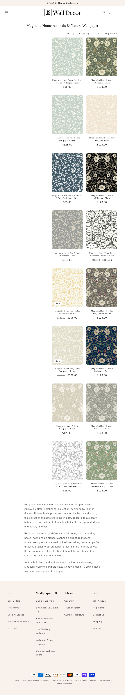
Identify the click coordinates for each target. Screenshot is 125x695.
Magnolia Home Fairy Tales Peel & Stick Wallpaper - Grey (67, 485)
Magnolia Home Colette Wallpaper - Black (102, 196)
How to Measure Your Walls (44, 620)
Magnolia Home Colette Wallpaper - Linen (67, 427)
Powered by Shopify (41, 680)
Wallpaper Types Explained (44, 642)
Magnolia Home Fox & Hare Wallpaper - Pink (102, 139)
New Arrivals (14, 607)
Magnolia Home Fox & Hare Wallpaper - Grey (67, 254)
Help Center (99, 607)
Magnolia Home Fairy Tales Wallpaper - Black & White (101, 254)
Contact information (64, 684)
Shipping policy (106, 680)
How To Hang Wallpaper (43, 631)
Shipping (97, 621)
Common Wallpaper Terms (46, 653)
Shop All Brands (16, 615)
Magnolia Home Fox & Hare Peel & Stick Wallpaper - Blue (67, 196)
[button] (6, 12)
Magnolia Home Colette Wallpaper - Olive (102, 81)
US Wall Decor (26, 680)
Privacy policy (73, 680)
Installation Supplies (18, 621)
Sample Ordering (45, 601)
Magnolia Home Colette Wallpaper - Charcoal (102, 312)
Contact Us (98, 615)
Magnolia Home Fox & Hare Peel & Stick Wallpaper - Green (67, 81)
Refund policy (58, 680)
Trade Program (72, 607)
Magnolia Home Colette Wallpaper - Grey (102, 427)
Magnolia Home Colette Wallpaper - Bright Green (102, 485)
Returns (97, 628)
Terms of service (89, 680)
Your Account (99, 601)
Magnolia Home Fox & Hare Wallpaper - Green (67, 139)
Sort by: (71, 33)
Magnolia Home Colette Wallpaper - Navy (102, 369)
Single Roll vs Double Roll (47, 609)
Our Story (69, 601)
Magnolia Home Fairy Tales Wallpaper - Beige (67, 369)
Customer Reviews (74, 615)
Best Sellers (14, 601)
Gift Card (12, 628)
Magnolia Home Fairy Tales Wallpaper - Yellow (67, 312)
